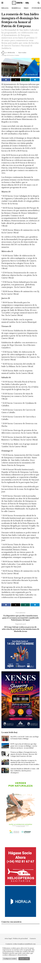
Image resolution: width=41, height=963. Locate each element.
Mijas (26, 8)
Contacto (33, 938)
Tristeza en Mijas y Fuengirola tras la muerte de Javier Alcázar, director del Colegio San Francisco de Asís (23, 754)
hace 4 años (22, 52)
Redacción (11, 52)
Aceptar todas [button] (24, 958)
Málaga (4, 8)
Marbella (16, 8)
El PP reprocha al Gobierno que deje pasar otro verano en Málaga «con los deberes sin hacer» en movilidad (23, 746)
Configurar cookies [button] (10, 958)
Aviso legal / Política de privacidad (16, 938)
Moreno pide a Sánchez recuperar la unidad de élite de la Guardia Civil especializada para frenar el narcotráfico (24, 762)
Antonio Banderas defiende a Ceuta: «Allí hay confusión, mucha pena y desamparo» (24, 771)
